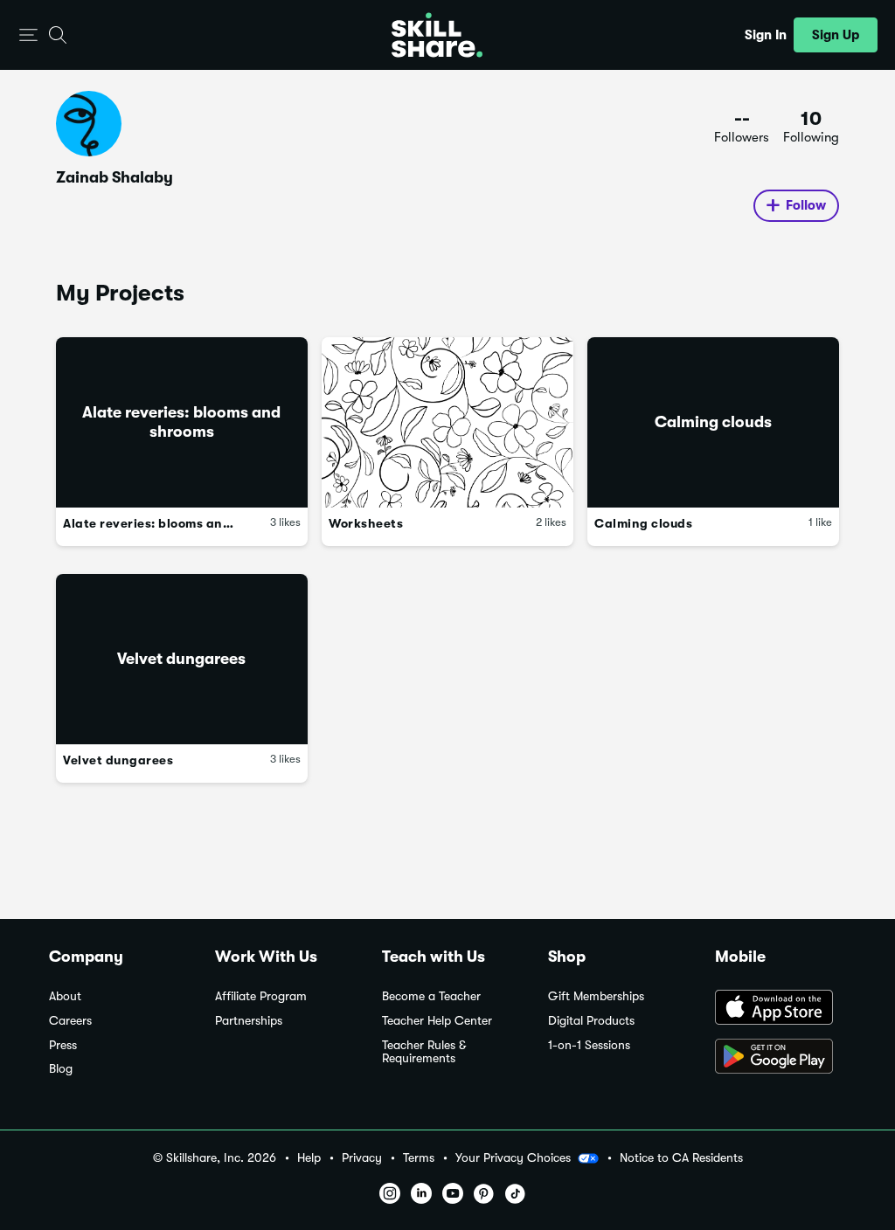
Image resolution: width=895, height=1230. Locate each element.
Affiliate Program (261, 996)
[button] (28, 35)
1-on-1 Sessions (589, 1045)
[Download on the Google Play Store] (780, 1058)
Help (309, 1157)
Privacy (362, 1157)
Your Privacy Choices (513, 1157)
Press (63, 1045)
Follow (806, 205)
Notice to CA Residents (681, 1157)
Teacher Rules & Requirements (424, 1052)
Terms (418, 1157)
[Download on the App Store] (780, 1009)
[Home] (437, 35)
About (65, 996)
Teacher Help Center (437, 1020)
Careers (70, 1020)
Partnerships (248, 1020)
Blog (61, 1068)
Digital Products (591, 1020)
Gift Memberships (596, 996)
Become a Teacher (431, 996)
